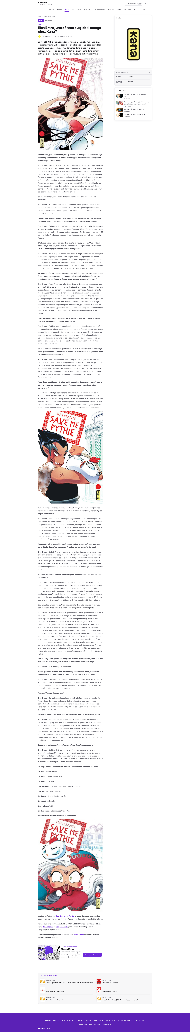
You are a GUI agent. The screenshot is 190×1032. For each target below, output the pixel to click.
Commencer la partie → (92, 955)
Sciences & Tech (129, 10)
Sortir (119, 10)
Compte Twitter (62, 927)
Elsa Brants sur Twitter (65, 916)
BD (73, 10)
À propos (47, 1021)
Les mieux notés (140, 1021)
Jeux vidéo (88, 10)
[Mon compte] (150, 4)
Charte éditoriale (85, 1021)
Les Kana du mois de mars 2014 (135, 109)
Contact (56, 1021)
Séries (59, 10)
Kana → (130, 81)
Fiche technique (122, 72)
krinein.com (79, 935)
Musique (111, 10)
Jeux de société (99, 10)
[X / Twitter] (39, 1016)
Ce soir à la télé (85, 1024)
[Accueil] (45, 9)
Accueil (40, 16)
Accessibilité (110, 1021)
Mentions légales (69, 1021)
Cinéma (52, 10)
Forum (143, 10)
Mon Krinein (98, 1021)
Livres (79, 10)
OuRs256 (47, 36)
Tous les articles (125, 1021)
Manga (67, 10)
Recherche (107, 1024)
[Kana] (133, 43)
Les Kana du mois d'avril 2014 (134, 114)
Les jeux (97, 1024)
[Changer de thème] (145, 4)
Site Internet (48, 927)
